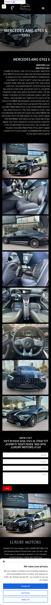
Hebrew (8, 2)
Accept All (25, 586)
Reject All (25, 600)
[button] (3, 561)
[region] (25, 583)
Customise (25, 593)
